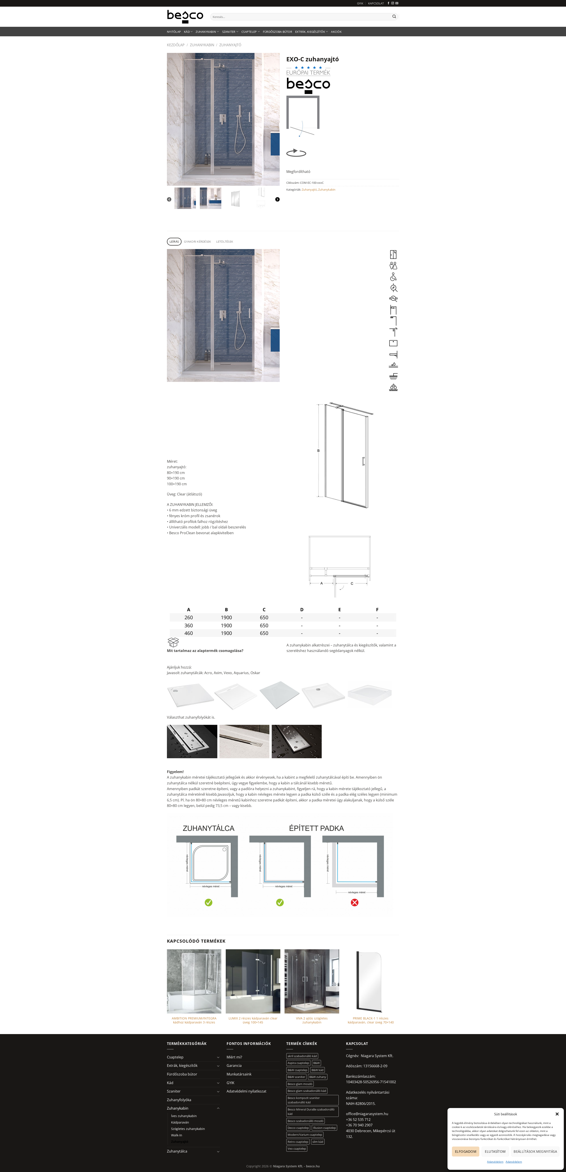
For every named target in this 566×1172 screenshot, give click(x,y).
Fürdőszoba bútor (277, 32)
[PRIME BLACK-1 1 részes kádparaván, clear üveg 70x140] (371, 981)
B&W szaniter (296, 1077)
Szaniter (228, 32)
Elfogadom (465, 1151)
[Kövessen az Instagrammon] (392, 3)
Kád (187, 32)
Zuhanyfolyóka (179, 1099)
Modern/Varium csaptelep (305, 1135)
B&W (316, 1063)
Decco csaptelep (298, 1128)
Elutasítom (495, 1151)
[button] (557, 1114)
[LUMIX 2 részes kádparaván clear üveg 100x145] (253, 981)
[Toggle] (218, 1057)
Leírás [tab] (174, 242)
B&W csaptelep (297, 1070)
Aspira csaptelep (298, 1063)
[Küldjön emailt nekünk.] (397, 3)
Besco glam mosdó (300, 1084)
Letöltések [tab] (224, 242)
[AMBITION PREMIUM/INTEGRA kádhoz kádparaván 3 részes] (194, 981)
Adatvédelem (495, 1162)
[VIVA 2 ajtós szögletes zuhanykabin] (312, 981)
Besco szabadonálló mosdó (305, 1121)
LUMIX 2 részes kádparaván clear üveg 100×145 (253, 1020)
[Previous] (169, 199)
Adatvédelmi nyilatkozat (246, 1091)
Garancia (234, 1065)
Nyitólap (174, 32)
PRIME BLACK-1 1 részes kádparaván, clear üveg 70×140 (371, 1020)
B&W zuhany (317, 1077)
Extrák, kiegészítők (310, 32)
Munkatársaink (239, 1074)
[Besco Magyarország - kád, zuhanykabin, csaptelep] (185, 16)
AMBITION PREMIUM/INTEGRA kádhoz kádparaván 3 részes (194, 1020)
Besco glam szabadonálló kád (307, 1091)
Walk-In (176, 1135)
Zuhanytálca (177, 1151)
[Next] (277, 199)
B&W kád (317, 1070)
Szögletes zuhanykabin (188, 1129)
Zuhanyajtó (230, 45)
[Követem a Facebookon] (388, 3)
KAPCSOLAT (376, 3)
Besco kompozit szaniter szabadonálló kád (304, 1100)
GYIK (360, 3)
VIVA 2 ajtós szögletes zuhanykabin (312, 1020)
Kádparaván (180, 1122)
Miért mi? (234, 1057)
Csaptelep (249, 32)
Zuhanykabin (206, 32)
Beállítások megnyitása (535, 1151)
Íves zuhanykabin (184, 1116)
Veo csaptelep (297, 1149)
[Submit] (394, 17)
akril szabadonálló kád (302, 1056)
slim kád (317, 1142)
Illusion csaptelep (324, 1128)
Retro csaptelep (298, 1142)
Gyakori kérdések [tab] (197, 242)
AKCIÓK (336, 32)
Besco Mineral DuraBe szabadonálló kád (311, 1111)
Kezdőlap (176, 45)
